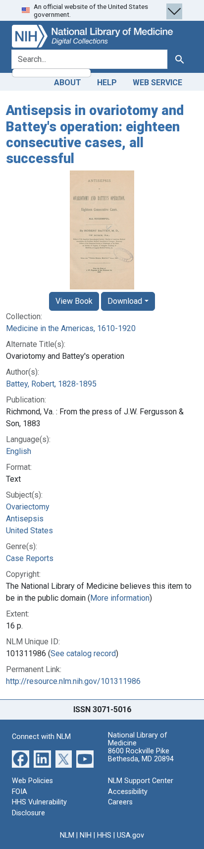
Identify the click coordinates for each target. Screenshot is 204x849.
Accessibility (128, 792)
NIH (86, 835)
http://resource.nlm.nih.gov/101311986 (73, 681)
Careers (120, 802)
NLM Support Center (140, 781)
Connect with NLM (41, 737)
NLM (67, 835)
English (18, 451)
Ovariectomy (28, 506)
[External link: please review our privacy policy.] (20, 758)
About (67, 82)
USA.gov (130, 835)
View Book (74, 301)
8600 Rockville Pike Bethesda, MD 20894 (141, 755)
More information (120, 598)
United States (29, 530)
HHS (104, 835)
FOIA (19, 792)
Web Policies (32, 781)
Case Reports (29, 558)
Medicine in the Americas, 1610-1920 (71, 328)
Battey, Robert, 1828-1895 (51, 384)
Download (124, 301)
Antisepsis (25, 518)
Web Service (157, 82)
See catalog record (83, 653)
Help (107, 82)
